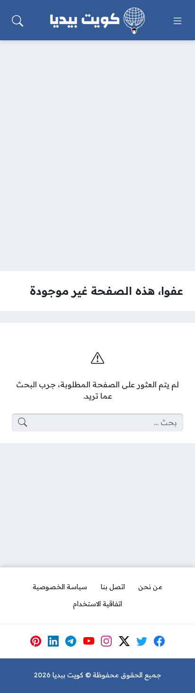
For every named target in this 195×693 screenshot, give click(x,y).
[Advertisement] (97, 149)
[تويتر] (142, 641)
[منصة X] (124, 641)
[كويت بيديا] (97, 21)
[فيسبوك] (159, 641)
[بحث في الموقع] (17, 20)
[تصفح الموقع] (177, 20)
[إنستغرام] (106, 641)
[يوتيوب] (88, 641)
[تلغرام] (71, 641)
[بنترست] (35, 641)
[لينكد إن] (53, 641)
